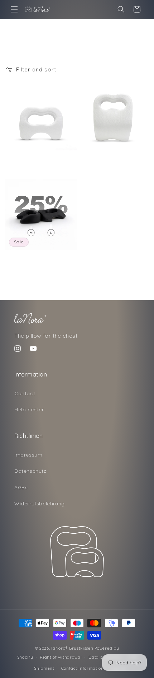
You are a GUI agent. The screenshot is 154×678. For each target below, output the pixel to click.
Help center (29, 409)
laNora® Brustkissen (72, 648)
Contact (24, 393)
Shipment (44, 668)
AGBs (21, 487)
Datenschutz (30, 471)
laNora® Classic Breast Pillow (36, 157)
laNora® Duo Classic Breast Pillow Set (34, 260)
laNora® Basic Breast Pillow (106, 159)
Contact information (82, 668)
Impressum (28, 455)
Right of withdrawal (61, 657)
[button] (14, 9)
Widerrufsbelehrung (39, 503)
